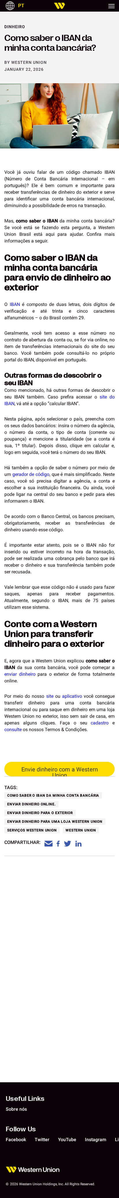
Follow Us (21, 1128)
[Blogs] (59, 6)
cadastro (100, 723)
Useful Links (25, 1098)
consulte (13, 729)
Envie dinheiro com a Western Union (59, 771)
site (49, 696)
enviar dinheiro (20, 674)
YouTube (67, 1139)
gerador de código (30, 474)
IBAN (15, 304)
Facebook (16, 1139)
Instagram (95, 1139)
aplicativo (72, 696)
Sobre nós (16, 1109)
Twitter (42, 1139)
